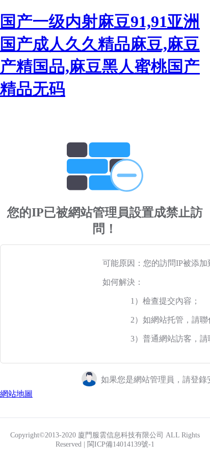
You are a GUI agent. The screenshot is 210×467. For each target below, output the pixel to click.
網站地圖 (16, 393)
